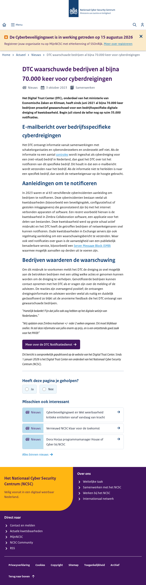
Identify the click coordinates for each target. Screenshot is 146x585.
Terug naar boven (19, 576)
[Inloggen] (142, 24)
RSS (12, 548)
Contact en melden (22, 525)
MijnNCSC (16, 537)
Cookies (40, 565)
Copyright (57, 565)
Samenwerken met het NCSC (102, 487)
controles (62, 154)
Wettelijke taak (93, 482)
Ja (32, 389)
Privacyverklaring (19, 565)
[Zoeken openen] (134, 24)
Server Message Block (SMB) (92, 246)
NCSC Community (21, 542)
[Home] (4, 24)
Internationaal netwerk (98, 499)
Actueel (21, 55)
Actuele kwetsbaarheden (26, 531)
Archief (115, 565)
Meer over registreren (118, 44)
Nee (51, 389)
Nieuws (36, 55)
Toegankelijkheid (94, 565)
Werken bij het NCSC (96, 493)
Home (6, 55)
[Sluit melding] (141, 36)
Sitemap (74, 565)
